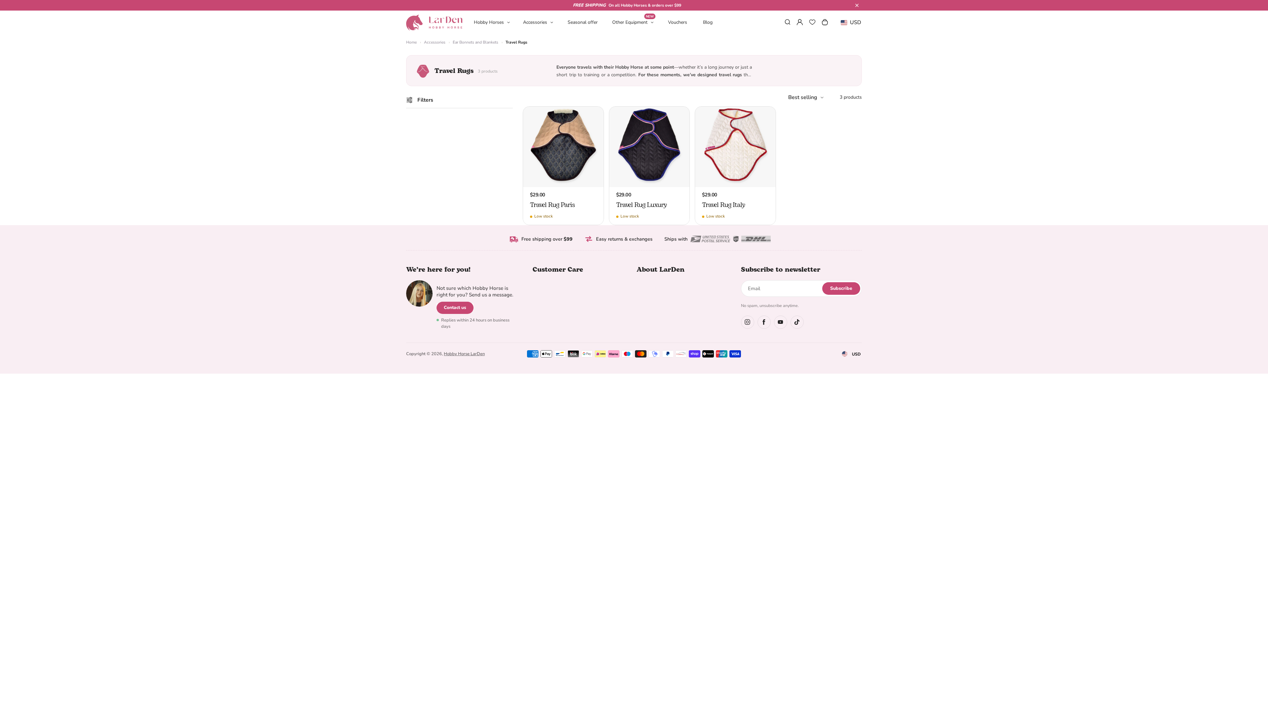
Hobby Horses (489, 22)
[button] (857, 5)
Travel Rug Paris (552, 205)
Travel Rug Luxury (641, 205)
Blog (708, 22)
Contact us (455, 307)
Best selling (802, 97)
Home (411, 42)
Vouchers (677, 22)
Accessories (535, 22)
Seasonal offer (583, 22)
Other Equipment (633, 21)
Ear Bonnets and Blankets (475, 42)
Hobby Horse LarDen (464, 354)
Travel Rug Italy (723, 205)
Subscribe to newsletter (780, 269)
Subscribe (841, 288)
